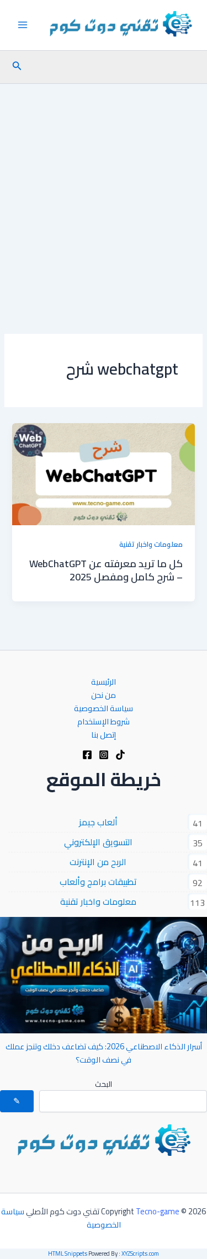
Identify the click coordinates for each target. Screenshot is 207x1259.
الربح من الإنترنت (98, 861)
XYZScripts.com (140, 1253)
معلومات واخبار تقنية (151, 544)
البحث (103, 1084)
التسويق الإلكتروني (98, 842)
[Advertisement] (103, 192)
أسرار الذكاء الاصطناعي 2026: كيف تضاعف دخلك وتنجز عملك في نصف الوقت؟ (104, 1053)
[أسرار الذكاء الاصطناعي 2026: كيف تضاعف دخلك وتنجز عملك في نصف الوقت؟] (103, 975)
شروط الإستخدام (103, 721)
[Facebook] (87, 755)
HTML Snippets (67, 1253)
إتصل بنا (103, 734)
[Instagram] (104, 755)
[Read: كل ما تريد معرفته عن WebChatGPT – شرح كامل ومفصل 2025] (103, 473)
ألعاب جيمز (98, 822)
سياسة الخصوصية (103, 708)
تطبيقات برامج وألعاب (98, 881)
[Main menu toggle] (22, 24)
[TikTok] (120, 755)
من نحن (103, 694)
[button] (16, 67)
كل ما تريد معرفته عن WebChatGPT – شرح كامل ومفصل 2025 (106, 570)
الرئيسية (103, 681)
